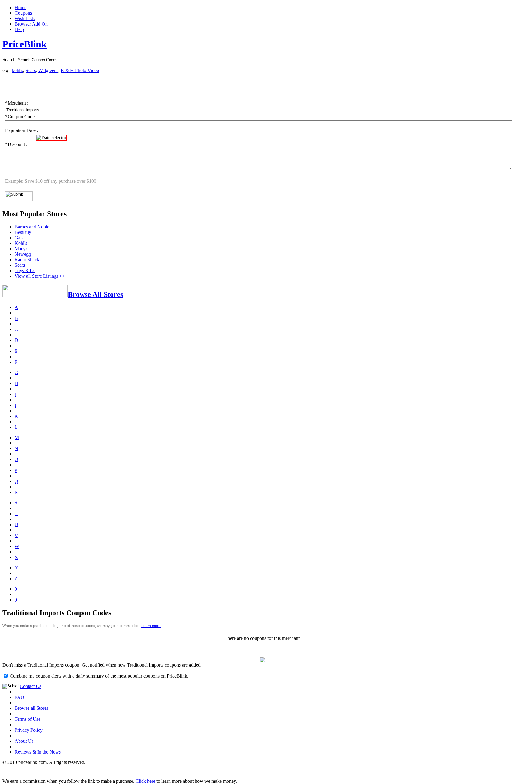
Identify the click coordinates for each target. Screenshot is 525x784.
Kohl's (21, 243)
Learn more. (151, 626)
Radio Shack (27, 259)
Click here (145, 781)
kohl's (17, 70)
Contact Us (30, 686)
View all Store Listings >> (40, 276)
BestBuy (23, 232)
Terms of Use (27, 719)
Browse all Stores (31, 708)
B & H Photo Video (80, 70)
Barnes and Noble (32, 226)
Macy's (21, 248)
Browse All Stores (95, 294)
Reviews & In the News (38, 752)
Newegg (23, 254)
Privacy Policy (29, 730)
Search (8, 59)
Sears (31, 70)
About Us (24, 741)
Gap (19, 237)
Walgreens (48, 70)
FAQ (19, 697)
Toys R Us (25, 270)
